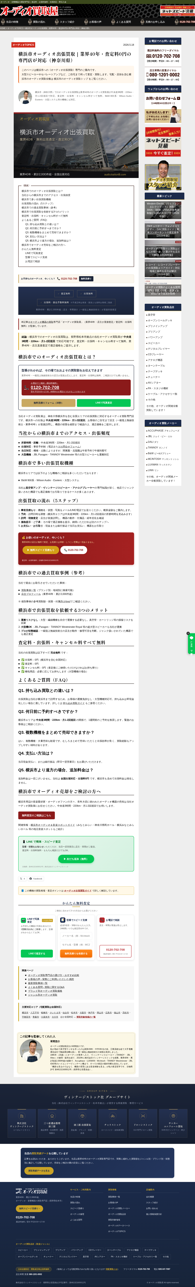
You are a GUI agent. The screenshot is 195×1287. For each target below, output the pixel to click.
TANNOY (157, 447)
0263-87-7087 (164, 1269)
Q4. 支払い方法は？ (36, 236)
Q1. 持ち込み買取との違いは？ (42, 224)
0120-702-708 (187, 22)
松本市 (74, 1012)
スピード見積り (77, 1208)
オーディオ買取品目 (117, 1214)
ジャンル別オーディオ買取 (42, 995)
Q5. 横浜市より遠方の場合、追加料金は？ (48, 240)
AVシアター (154, 382)
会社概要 (150, 1197)
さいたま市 (55, 1012)
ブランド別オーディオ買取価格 (45, 991)
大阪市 (83, 1012)
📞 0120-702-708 (67, 278)
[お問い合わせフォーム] (163, 98)
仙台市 (66, 1012)
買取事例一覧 (28, 590)
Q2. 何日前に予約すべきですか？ (43, 228)
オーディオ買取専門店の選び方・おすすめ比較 (53, 975)
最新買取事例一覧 (38, 983)
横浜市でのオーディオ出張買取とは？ (42, 191)
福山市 (117, 1012)
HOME (2, 28)
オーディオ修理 (77, 1214)
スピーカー (154, 343)
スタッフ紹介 (67, 22)
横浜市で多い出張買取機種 (36, 199)
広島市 (108, 1012)
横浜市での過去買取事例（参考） (40, 207)
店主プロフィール (31, 594)
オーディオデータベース (119, 1225)
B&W (159, 453)
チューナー (154, 377)
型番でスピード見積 (36, 257)
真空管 (151, 314)
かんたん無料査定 (31, 249)
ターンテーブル (156, 365)
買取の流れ (39, 22)
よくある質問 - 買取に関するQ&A (46, 987)
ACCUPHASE (163, 430)
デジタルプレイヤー (159, 348)
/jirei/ (67, 601)
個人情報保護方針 (154, 1214)
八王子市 (34, 1012)
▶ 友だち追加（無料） (76, 859)
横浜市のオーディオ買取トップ (71, 78)
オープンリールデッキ (160, 320)
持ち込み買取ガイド (74, 703)
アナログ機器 (155, 360)
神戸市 (91, 1012)
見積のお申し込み (155, 22)
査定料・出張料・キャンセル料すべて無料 (45, 216)
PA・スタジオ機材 (158, 388)
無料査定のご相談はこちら (36, 815)
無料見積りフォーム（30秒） (49, 403)
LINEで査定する (37, 953)
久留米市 (45, 1017)
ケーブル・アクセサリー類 (162, 394)
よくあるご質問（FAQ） (35, 220)
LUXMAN (160, 464)
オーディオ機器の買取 (41, 322)
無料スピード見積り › (29, 1208)
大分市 (55, 1017)
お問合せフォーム (70, 446)
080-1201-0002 (35, 1274)
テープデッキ (155, 371)
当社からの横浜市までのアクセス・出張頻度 (46, 195)
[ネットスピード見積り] (163, 142)
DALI (153, 442)
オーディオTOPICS (15, 28)
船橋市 (44, 1012)
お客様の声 (95, 22)
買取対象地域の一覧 (86, 1017)
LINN (153, 470)
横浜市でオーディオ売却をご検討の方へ (44, 245)
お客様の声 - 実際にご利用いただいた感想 (51, 979)
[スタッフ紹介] (163, 175)
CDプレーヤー (156, 354)
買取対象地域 (114, 1220)
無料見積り (86, 279)
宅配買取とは (111, 1269)
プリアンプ (154, 331)
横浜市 (25, 1012)
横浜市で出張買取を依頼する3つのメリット (45, 211)
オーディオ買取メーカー (119, 1208)
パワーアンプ (155, 337)
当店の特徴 (12, 22)
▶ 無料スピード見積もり (41, 550)
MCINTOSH (163, 459)
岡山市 (100, 1012)
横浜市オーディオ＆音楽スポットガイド (53, 825)
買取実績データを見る (39, 1170)
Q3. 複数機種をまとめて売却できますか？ (48, 232)
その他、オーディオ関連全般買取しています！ (162, 408)
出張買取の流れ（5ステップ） (38, 203)
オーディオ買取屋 (38, 10)
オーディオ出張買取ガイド (78, 890)
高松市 (125, 1012)
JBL (160, 436)
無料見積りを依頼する (76, 953)
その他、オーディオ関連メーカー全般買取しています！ (162, 478)
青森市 (36, 1017)
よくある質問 (123, 22)
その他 (151, 399)
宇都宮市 (26, 1017)
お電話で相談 (32, 261)
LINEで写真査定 (34, 253)
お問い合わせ (152, 1208)
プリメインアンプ (157, 326)
